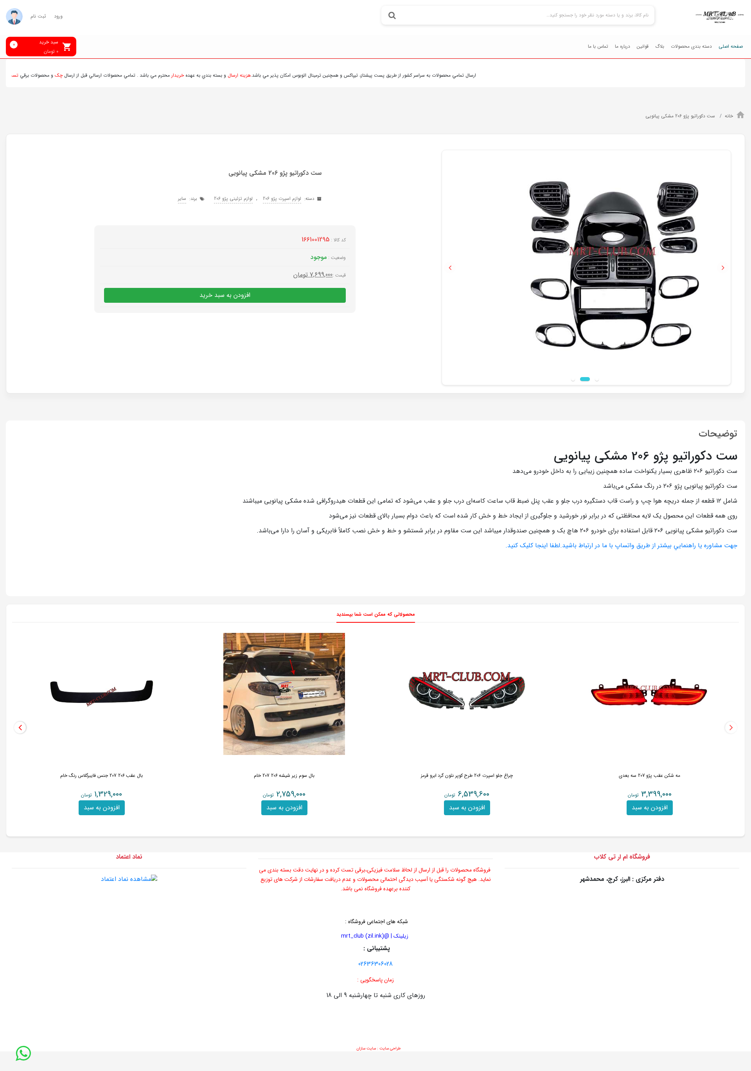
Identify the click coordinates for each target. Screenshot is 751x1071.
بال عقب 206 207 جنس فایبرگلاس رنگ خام (101, 775)
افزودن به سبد (650, 807)
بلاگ (659, 46)
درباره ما (622, 46)
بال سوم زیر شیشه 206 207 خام (284, 775)
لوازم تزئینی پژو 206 (233, 198)
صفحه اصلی (731, 46)
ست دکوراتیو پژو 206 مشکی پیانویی (681, 116)
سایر (182, 198)
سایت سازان (366, 1048)
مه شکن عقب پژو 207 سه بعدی (649, 775)
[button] (450, 267)
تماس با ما (598, 46)
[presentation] (731, 727)
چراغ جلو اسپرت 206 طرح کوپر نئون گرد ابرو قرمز (467, 775)
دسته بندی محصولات (691, 46)
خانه (729, 116)
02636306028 (375, 964)
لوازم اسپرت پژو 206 (282, 198)
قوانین (643, 46)
